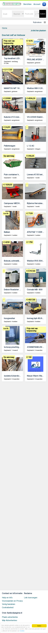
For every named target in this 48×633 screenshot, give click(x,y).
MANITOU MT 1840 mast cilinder (19, 88)
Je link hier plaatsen (38, 31)
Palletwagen (9, 146)
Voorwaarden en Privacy (12, 601)
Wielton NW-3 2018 (36, 88)
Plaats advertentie (10, 617)
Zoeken (42, 14)
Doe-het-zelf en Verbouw (13, 35)
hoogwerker (9, 318)
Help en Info (7, 597)
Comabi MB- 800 (34, 289)
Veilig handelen (8, 604)
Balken (7, 232)
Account (36, 4)
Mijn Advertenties (9, 620)
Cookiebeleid (7, 607)
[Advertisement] (24, 487)
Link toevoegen (30, 597)
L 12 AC (30, 146)
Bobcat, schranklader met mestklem (20, 261)
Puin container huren (13, 174)
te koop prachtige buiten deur (17, 347)
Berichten (27, 4)
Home (4, 28)
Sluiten (39, 626)
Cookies (22, 631)
